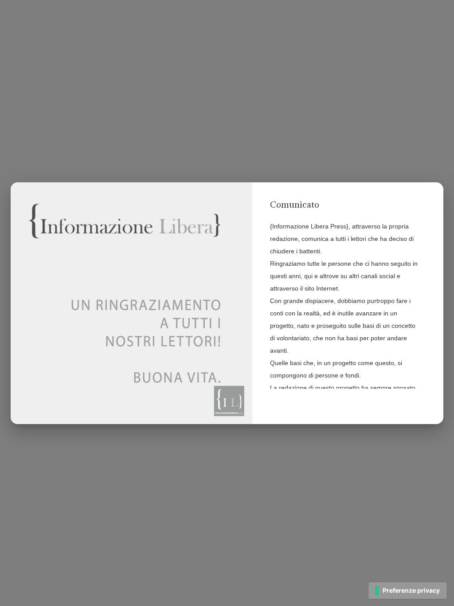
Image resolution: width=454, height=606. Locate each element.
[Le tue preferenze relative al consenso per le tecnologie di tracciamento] (407, 590)
